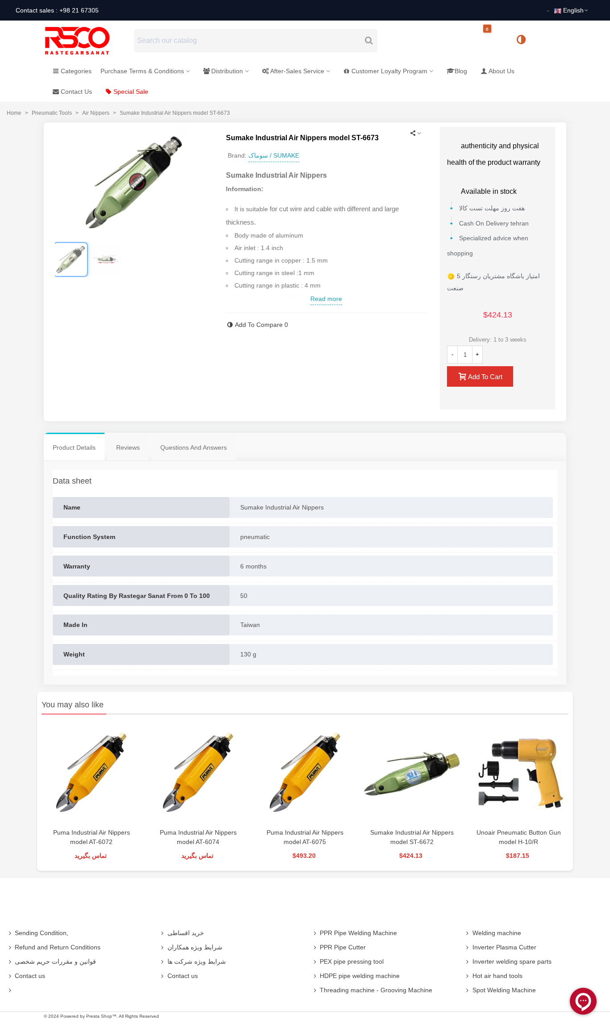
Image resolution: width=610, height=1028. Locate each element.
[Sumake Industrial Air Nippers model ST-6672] (412, 773)
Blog (461, 71)
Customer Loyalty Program (389, 71)
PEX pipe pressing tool (352, 961)
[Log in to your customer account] (551, 40)
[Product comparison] (524, 41)
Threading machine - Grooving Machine (376, 990)
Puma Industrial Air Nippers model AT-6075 (305, 837)
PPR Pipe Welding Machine (358, 932)
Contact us (30, 975)
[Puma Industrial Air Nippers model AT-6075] (305, 773)
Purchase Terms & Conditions (142, 71)
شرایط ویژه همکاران (194, 947)
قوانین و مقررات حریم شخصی (55, 961)
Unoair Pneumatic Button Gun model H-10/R (518, 837)
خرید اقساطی (185, 932)
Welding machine (496, 932)
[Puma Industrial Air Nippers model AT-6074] (198, 773)
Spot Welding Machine (504, 990)
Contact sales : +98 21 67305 (57, 10)
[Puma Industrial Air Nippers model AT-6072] (91, 773)
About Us (501, 71)
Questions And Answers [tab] (193, 447)
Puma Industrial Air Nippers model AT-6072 (91, 837)
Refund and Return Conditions (57, 947)
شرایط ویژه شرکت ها (196, 961)
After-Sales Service (297, 71)
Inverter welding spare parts (512, 961)
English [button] (573, 10)
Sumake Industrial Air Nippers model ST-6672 (412, 837)
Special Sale (130, 91)
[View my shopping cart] (495, 40)
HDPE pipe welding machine (360, 975)
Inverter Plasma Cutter (504, 947)
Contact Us (76, 91)
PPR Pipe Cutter (343, 947)
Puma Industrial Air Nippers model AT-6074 (198, 837)
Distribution (227, 71)
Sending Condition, (41, 932)
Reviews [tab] (128, 447)
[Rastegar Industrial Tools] (87, 40)
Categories (76, 71)
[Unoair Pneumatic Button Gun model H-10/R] (518, 773)
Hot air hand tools (497, 975)
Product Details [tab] (74, 447)
